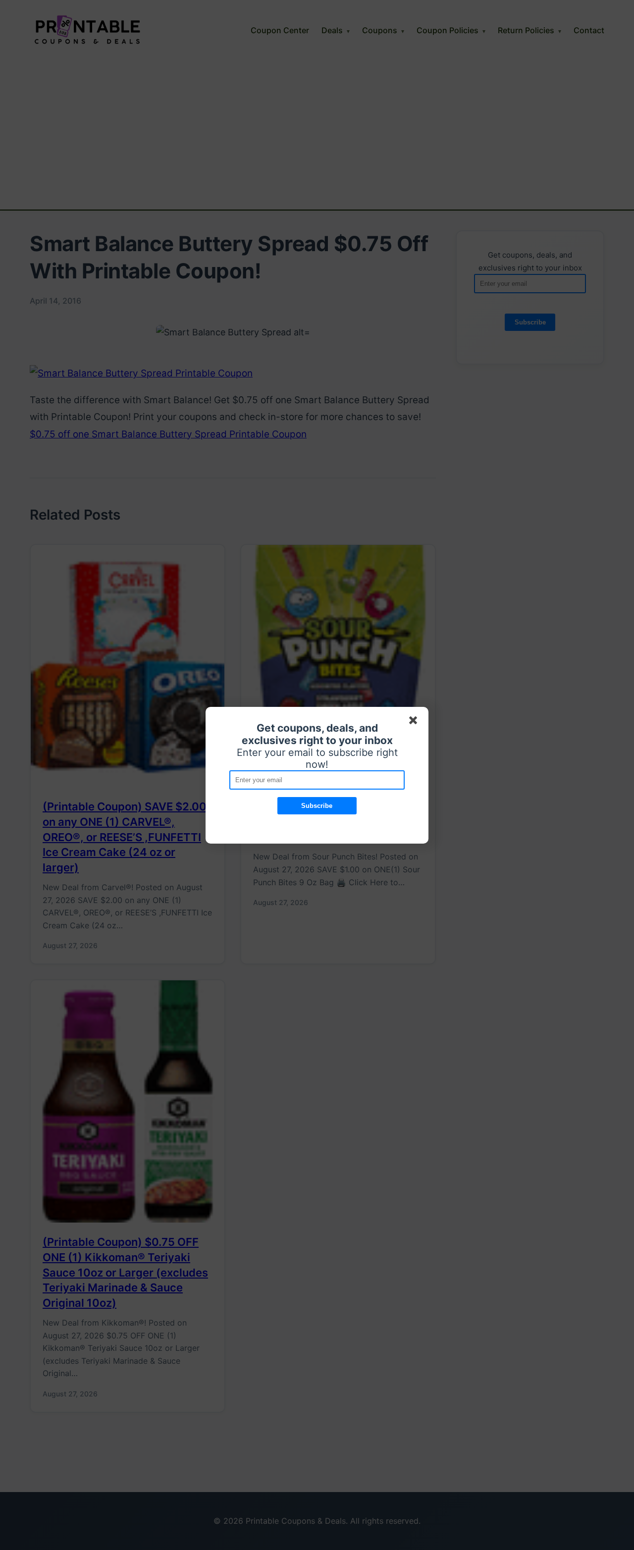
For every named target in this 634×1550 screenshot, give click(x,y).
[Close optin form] (415, 722)
